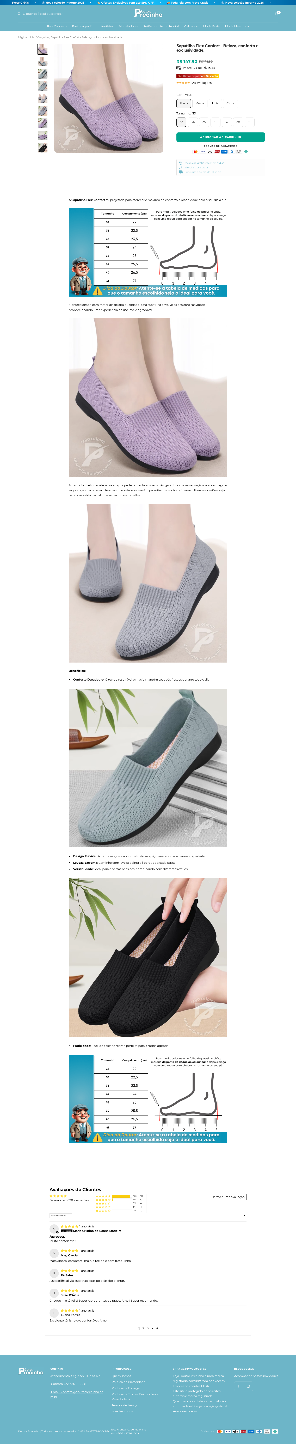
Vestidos (107, 26)
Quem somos (121, 1376)
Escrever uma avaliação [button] (228, 1197)
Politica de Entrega (126, 1388)
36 (215, 122)
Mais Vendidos (122, 1411)
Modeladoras (128, 26)
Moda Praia (211, 26)
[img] (70, 1226)
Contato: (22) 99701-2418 (68, 1384)
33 (181, 122)
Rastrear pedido (84, 26)
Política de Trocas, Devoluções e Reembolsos (135, 1396)
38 (238, 122)
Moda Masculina (237, 26)
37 (227, 122)
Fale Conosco (57, 26)
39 (249, 122)
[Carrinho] (276, 13)
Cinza (230, 103)
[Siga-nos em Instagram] (248, 1386)
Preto (184, 103)
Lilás (215, 103)
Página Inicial (26, 37)
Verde (200, 103)
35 (204, 122)
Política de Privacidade (128, 1382)
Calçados (191, 26)
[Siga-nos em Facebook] (239, 1386)
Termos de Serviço (125, 1405)
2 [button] (143, 1328)
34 (193, 122)
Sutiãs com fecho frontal (161, 26)
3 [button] (148, 1328)
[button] (103, 1196)
